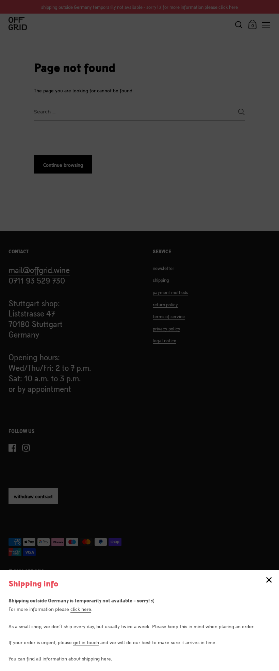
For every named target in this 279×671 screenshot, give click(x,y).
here (106, 658)
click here (80, 608)
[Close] (269, 580)
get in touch (86, 642)
